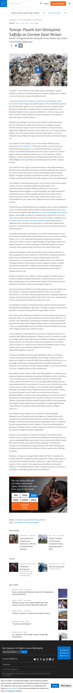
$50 (16, 495)
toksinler (61, 215)
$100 (24, 495)
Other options (66, 685)
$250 (33, 495)
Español (32, 23)
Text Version (6, 664)
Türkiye (48, 104)
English (18, 23)
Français (22, 23)
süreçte (63, 210)
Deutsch (27, 23)
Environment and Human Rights (26, 522)
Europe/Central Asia (31, 519)
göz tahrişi (63, 212)
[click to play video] (38, 70)
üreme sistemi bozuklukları (35, 220)
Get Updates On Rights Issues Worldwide (22, 648)
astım (40, 212)
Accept (55, 686)
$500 (15, 499)
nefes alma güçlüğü (50, 212)
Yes (44, 13)
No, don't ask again (54, 13)
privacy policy (13, 688)
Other (34, 499)
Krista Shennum (25, 146)
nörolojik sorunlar (15, 220)
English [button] (46, 3)
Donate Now (58, 3)
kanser (63, 218)
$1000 (25, 499)
